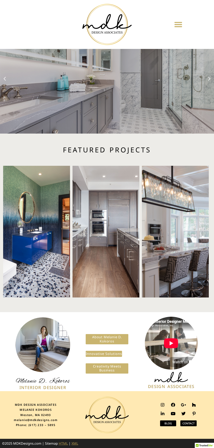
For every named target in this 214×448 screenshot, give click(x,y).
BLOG (168, 423)
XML (74, 443)
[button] (178, 24)
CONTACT (188, 423)
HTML (63, 443)
